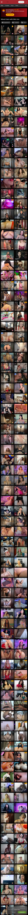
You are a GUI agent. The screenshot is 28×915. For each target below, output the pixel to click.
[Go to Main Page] (8, 2)
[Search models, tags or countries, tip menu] (26, 5)
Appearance (7, 22)
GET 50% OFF (10, 14)
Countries (16, 22)
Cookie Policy (17, 909)
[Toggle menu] (1, 2)
